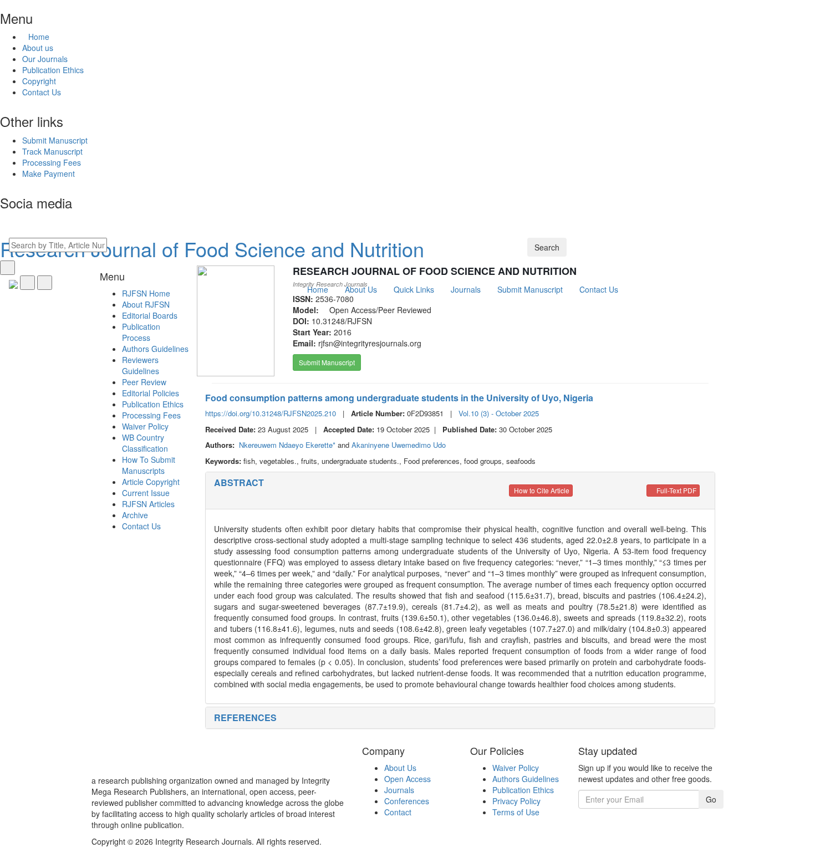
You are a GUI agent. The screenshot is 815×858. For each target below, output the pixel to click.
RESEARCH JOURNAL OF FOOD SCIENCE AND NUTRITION (435, 271)
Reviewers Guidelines (140, 365)
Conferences (406, 800)
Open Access (407, 778)
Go (711, 799)
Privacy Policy (516, 800)
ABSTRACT (239, 482)
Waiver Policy (145, 426)
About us (37, 47)
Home (38, 36)
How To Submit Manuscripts (148, 465)
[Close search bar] (7, 268)
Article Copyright (151, 481)
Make (48, 173)
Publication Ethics (53, 69)
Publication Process (141, 332)
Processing (51, 162)
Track (52, 151)
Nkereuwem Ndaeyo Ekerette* (288, 445)
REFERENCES (245, 717)
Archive (135, 514)
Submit (55, 140)
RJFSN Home (146, 293)
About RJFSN (146, 304)
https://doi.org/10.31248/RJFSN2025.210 (270, 413)
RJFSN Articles (148, 503)
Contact (397, 812)
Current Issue (146, 492)
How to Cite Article (540, 490)
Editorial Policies (150, 393)
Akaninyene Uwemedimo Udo (399, 445)
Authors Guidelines (155, 348)
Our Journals (45, 58)
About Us (400, 767)
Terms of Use (515, 812)
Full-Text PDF (675, 490)
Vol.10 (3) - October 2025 (499, 413)
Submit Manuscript (327, 362)
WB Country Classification (145, 443)
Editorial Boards (149, 315)
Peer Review (144, 381)
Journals (399, 789)
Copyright (39, 80)
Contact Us (41, 92)
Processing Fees (151, 415)
